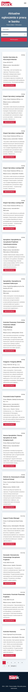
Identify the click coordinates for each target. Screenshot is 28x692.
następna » (14, 666)
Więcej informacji (9, 85)
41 (8, 666)
